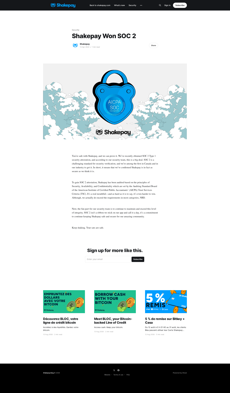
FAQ (128, 375)
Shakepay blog (48, 373)
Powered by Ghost (180, 373)
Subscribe (179, 5)
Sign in (167, 5)
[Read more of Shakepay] (75, 45)
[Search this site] (160, 5)
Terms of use (118, 375)
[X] (114, 370)
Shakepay (85, 44)
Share (153, 45)
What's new (119, 5)
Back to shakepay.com (100, 5)
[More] (141, 5)
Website (107, 375)
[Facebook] (118, 370)
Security (132, 5)
